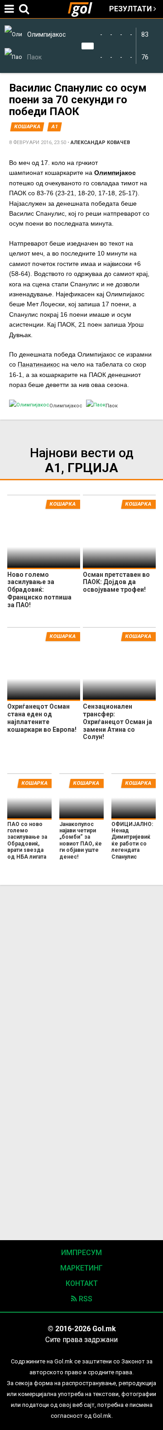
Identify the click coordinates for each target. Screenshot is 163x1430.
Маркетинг (81, 1268)
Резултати (131, 9)
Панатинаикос (39, 364)
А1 (54, 127)
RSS (84, 1299)
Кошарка (27, 127)
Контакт (82, 1283)
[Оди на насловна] (83, 9)
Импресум (81, 1252)
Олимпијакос (115, 172)
